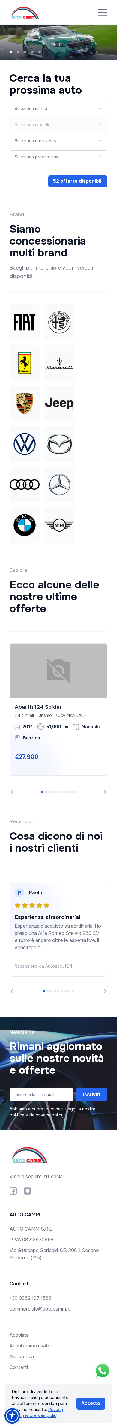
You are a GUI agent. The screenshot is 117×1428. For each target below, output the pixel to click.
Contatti (19, 1367)
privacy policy (50, 1115)
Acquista (19, 1335)
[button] (12, 1416)
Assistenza (22, 1356)
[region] (58, 718)
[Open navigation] (102, 12)
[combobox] (58, 108)
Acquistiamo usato (30, 1346)
